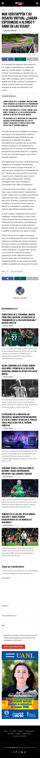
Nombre (5, 606)
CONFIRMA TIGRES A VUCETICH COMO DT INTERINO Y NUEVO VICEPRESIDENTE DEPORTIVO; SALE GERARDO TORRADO (18, 471)
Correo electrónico (9, 616)
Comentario (7, 578)
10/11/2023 (23, 31)
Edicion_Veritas (10, 31)
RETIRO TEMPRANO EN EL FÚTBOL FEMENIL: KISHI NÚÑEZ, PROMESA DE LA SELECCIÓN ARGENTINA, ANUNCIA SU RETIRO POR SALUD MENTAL (20, 112)
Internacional (30, 731)
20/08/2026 (18, 477)
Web (3, 625)
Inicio (6, 731)
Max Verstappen (17, 271)
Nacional (10, 734)
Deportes (10, 10)
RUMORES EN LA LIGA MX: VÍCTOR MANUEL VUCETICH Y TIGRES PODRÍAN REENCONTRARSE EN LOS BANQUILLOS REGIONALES (18, 518)
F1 (8, 271)
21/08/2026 (18, 326)
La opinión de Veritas (19, 736)
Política (18, 734)
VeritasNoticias (13, 747)
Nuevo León (26, 734)
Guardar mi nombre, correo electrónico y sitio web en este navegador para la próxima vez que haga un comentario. (21, 637)
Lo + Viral (13, 731)
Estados (20, 731)
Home (3, 10)
